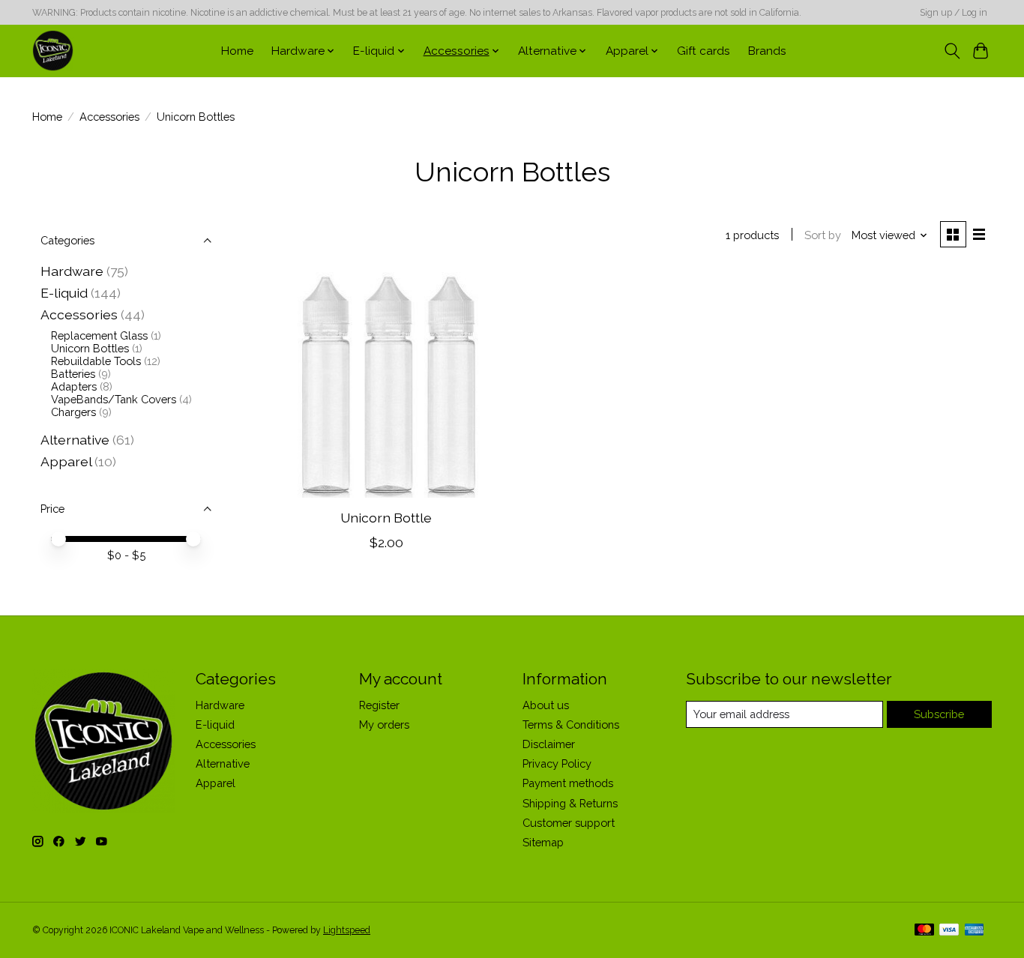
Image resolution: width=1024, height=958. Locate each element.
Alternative (74, 440)
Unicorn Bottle (386, 517)
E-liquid (64, 293)
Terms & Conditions (570, 724)
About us (545, 705)
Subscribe (939, 714)
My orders (384, 724)
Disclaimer (548, 744)
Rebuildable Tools (96, 361)
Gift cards (703, 51)
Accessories (109, 116)
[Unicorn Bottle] (386, 385)
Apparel (65, 461)
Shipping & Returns (570, 803)
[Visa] (949, 931)
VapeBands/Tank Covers (113, 399)
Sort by (822, 235)
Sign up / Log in (953, 12)
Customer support (568, 822)
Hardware (71, 271)
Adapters (74, 386)
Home (237, 51)
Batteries (73, 373)
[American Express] (974, 931)
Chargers (73, 412)
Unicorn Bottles (90, 348)
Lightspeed (346, 930)
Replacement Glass (99, 335)
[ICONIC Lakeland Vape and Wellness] (52, 50)
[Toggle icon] (952, 50)
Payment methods (567, 783)
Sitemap (543, 842)
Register (379, 705)
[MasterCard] (924, 931)
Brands (767, 51)
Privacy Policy (556, 763)
